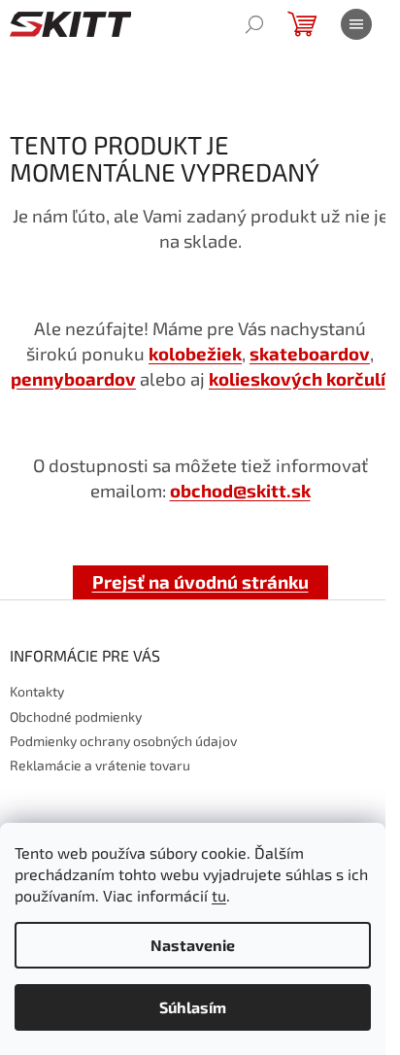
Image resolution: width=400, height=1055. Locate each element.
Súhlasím (192, 1007)
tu (219, 895)
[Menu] (356, 24)
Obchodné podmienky (76, 716)
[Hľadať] (254, 24)
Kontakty (37, 691)
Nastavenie (192, 945)
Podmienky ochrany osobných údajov (123, 740)
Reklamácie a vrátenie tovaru (100, 765)
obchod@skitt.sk (240, 490)
